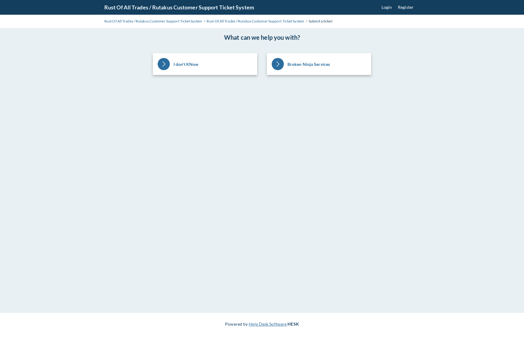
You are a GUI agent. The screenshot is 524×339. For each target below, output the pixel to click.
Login (386, 7)
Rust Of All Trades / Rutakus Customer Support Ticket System (179, 7)
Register (406, 7)
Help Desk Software (268, 324)
